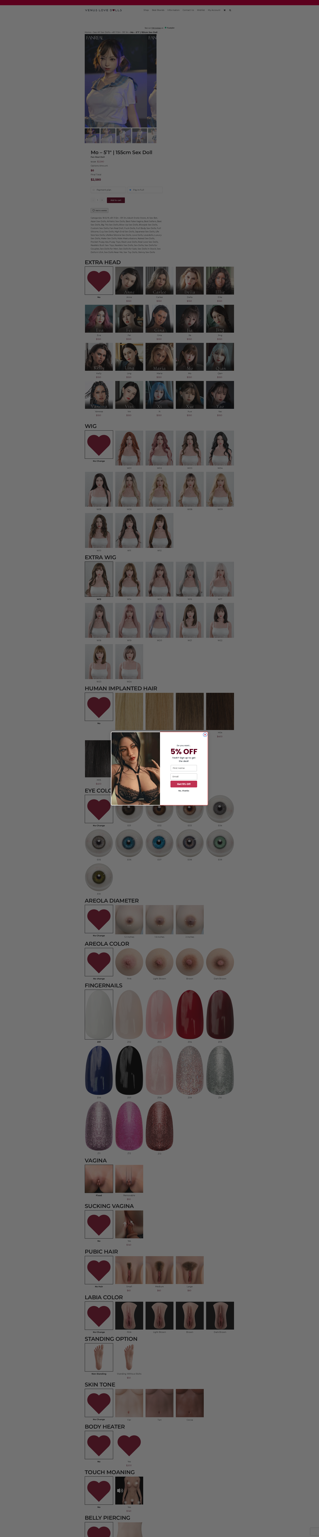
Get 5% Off (184, 784)
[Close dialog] (205, 735)
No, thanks (183, 790)
